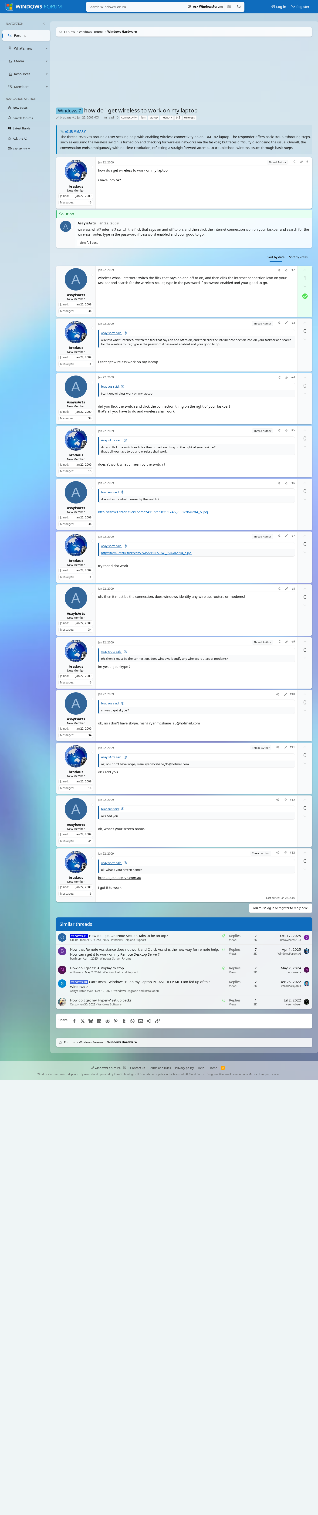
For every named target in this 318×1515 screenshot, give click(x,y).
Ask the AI (20, 138)
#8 (293, 589)
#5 (293, 430)
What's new (23, 48)
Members (21, 86)
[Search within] (229, 7)
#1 (308, 161)
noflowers (76, 972)
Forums (20, 35)
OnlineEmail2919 (81, 940)
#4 (293, 377)
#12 (292, 800)
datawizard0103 (290, 940)
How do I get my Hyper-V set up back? (101, 1000)
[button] (46, 48)
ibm (143, 117)
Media (19, 61)
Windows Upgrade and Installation (136, 991)
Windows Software (110, 1005)
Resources (22, 73)
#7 (293, 536)
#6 (293, 483)
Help (201, 1068)
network (167, 117)
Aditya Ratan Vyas (81, 991)
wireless (189, 117)
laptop (153, 117)
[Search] (239, 7)
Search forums (23, 118)
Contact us (137, 1068)
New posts (20, 107)
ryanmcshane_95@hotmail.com (174, 723)
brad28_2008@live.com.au (119, 877)
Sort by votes (298, 257)
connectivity (129, 117)
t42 (178, 117)
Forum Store (21, 149)
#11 (292, 747)
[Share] (294, 162)
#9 (293, 641)
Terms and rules (160, 1068)
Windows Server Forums (115, 958)
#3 (293, 323)
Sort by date (275, 257)
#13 (292, 853)
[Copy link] (302, 162)
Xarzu (74, 1005)
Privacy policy (184, 1068)
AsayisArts (87, 223)
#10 (292, 694)
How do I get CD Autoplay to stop (97, 968)
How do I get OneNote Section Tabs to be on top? (128, 935)
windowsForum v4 (107, 1068)
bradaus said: (110, 386)
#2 (293, 270)
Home (213, 1068)
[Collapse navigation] (44, 23)
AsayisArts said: (111, 333)
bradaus (65, 117)
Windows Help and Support (128, 940)
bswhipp (75, 958)
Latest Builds (21, 128)
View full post (88, 242)
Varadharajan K (291, 986)
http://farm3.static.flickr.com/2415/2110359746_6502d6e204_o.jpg (153, 511)
